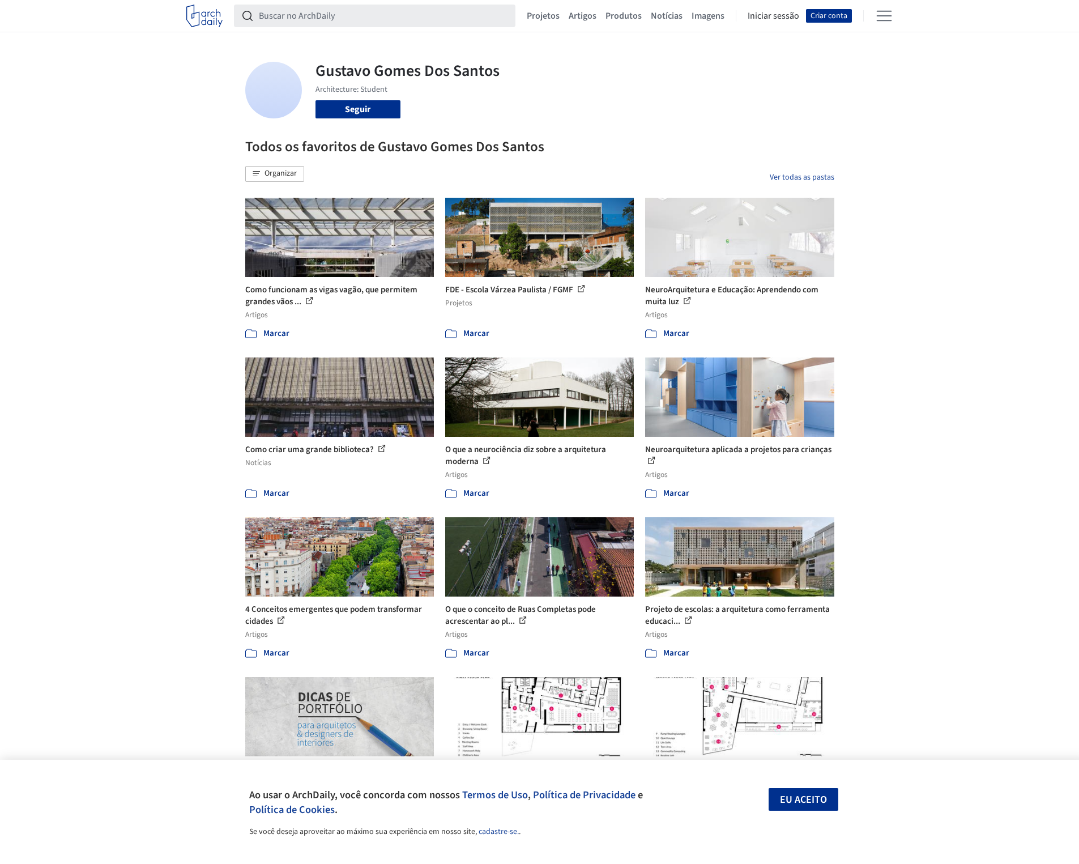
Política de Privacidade (584, 795)
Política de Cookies (292, 809)
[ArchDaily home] (204, 16)
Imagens (708, 16)
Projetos (543, 16)
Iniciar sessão (773, 16)
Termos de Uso (495, 795)
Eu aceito (803, 800)
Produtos (623, 16)
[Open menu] (884, 16)
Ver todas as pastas (802, 177)
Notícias (667, 16)
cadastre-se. (499, 831)
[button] (274, 174)
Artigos (582, 16)
